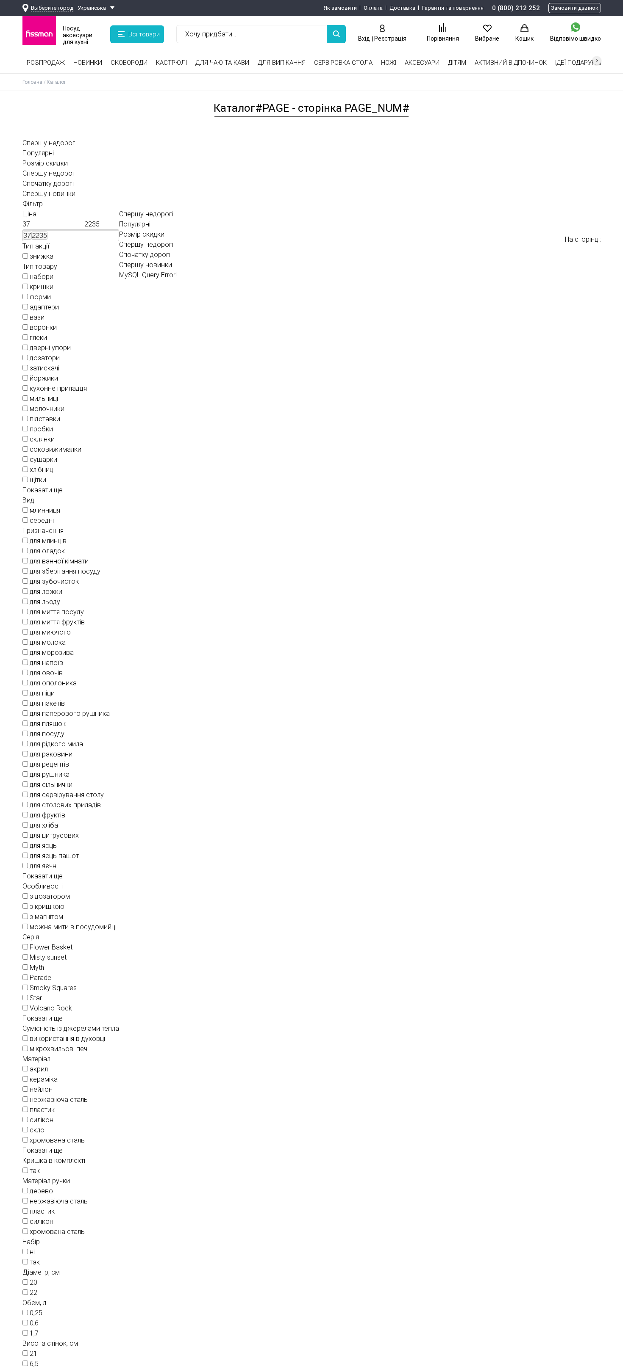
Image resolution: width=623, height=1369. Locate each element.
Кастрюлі (171, 62)
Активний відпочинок (511, 62)
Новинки (87, 62)
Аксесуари (422, 62)
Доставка (402, 8)
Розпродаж (46, 62)
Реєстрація (390, 38)
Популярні (38, 153)
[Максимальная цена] (101, 224)
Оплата (373, 8)
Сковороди (129, 62)
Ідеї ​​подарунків (580, 62)
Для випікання (282, 62)
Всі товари (144, 34)
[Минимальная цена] (39, 224)
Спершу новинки (48, 194)
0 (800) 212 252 (516, 8)
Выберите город (52, 8)
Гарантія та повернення (453, 8)
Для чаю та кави (222, 62)
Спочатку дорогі (48, 183)
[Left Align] (336, 34)
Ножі (388, 62)
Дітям (457, 62)
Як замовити (340, 8)
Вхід (364, 38)
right (596, 60)
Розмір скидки (45, 163)
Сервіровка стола (343, 62)
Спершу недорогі (49, 143)
